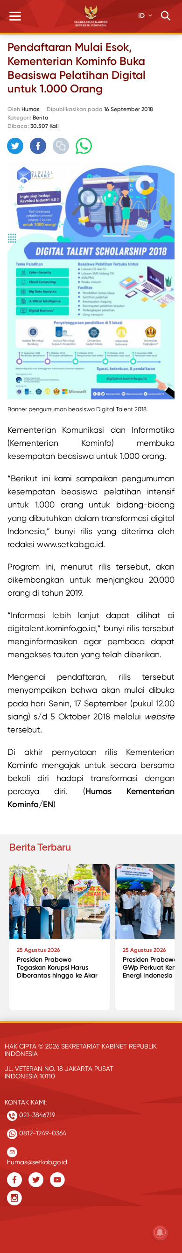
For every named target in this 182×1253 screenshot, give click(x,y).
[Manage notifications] (160, 1232)
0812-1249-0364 (41, 1133)
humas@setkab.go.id (37, 1159)
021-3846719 (36, 1115)
